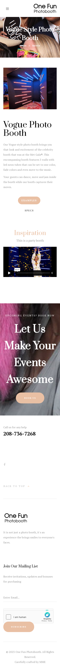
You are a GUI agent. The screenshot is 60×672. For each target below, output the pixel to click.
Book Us (30, 398)
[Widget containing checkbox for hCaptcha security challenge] (28, 617)
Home (23, 45)
